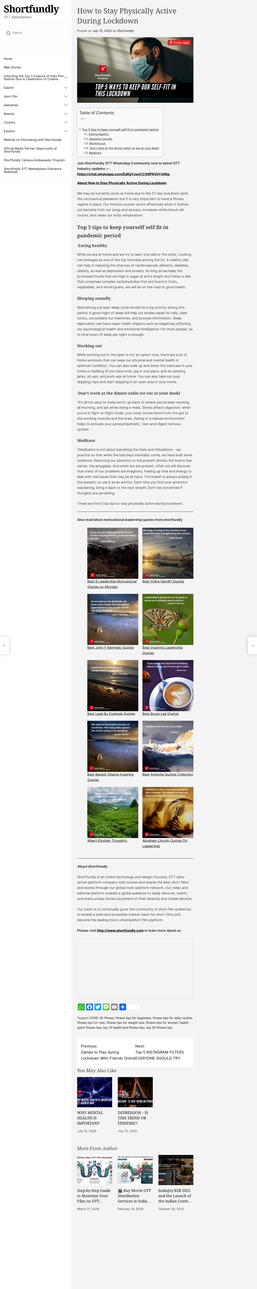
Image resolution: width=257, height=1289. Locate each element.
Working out (97, 143)
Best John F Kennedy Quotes (110, 647)
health (184, 1022)
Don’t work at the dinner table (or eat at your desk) (124, 148)
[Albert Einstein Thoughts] (112, 812)
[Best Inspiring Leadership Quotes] (167, 619)
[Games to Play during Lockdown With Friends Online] (4, 645)
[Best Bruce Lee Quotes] (167, 685)
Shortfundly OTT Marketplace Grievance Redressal (32, 170)
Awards (9, 114)
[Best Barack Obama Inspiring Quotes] (112, 746)
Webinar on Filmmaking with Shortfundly (33, 140)
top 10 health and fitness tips (123, 1027)
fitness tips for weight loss (125, 1022)
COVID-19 (96, 1018)
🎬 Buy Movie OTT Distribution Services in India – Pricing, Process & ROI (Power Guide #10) (134, 1203)
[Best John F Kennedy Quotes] (112, 619)
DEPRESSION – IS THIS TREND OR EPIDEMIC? (133, 1118)
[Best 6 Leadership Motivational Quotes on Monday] (112, 553)
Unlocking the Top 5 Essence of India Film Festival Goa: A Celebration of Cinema (34, 77)
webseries (11, 105)
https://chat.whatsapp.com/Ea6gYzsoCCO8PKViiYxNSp (123, 174)
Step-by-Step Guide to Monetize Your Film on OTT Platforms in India (94, 1198)
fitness (109, 1018)
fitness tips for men (91, 1022)
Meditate (95, 153)
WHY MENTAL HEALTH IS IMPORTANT (90, 1118)
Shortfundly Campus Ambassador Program (34, 160)
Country (9, 122)
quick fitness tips (89, 1027)
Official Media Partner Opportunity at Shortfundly (30, 149)
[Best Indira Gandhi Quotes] (167, 553)
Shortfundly (31, 9)
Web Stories (12, 67)
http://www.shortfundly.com (120, 930)
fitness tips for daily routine (172, 1018)
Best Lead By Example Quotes (111, 714)
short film (10, 96)
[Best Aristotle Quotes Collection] (167, 746)
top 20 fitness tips (159, 1027)
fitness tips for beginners (133, 1018)
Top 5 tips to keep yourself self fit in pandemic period (120, 129)
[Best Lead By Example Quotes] (112, 685)
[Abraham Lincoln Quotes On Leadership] (167, 812)
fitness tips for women (162, 1022)
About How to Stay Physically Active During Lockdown (122, 183)
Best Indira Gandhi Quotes (163, 581)
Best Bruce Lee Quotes (160, 714)
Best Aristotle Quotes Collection (167, 774)
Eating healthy (98, 134)
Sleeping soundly (101, 139)
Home (8, 59)
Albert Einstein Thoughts (107, 841)
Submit (9, 88)
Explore (9, 131)
